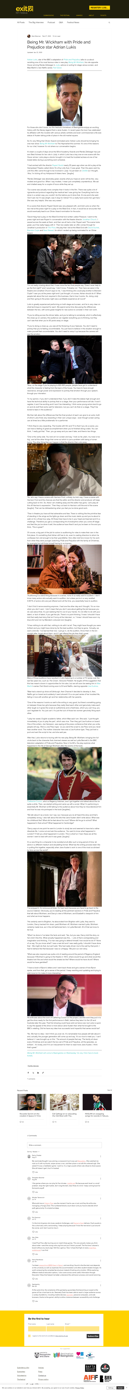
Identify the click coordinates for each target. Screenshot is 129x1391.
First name (32, 1324)
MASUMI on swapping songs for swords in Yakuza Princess (96, 1115)
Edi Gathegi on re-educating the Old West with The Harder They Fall (64, 1115)
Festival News (73, 22)
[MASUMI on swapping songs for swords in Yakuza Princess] (97, 1102)
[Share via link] (43, 1073)
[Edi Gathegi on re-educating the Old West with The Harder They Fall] (64, 1102)
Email (67, 1324)
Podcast (51, 22)
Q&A (61, 22)
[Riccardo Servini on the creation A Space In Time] (31, 1102)
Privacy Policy (79, 1388)
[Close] (126, 1387)
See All (109, 1090)
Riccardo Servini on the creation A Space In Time (30, 1115)
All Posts (21, 22)
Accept (120, 1388)
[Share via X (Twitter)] (33, 1073)
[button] (48, 15)
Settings (110, 1388)
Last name (50, 1324)
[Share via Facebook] (28, 1073)
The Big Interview (36, 22)
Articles (41, 1368)
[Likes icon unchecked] (33, 1172)
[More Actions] (100, 1156)
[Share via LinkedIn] (38, 1073)
